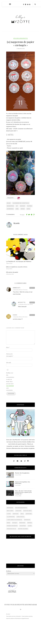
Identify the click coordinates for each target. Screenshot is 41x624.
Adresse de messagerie (9, 355)
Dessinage (15, 513)
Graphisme (29, 513)
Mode (8, 522)
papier (23, 208)
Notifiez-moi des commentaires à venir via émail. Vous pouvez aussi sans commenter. (10, 381)
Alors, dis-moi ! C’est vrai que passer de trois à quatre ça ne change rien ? (23, 492)
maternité (27, 519)
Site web (8, 362)
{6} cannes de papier (12, 272)
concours (18, 510)
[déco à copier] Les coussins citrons (16, 267)
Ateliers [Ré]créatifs (20, 38)
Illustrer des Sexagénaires (22, 473)
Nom (8, 347)
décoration (10, 205)
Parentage (22, 522)
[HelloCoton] (30, 4)
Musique (14, 522)
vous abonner (10, 386)
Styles (12, 590)
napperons (10, 208)
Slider (30, 525)
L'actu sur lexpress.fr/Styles (12, 591)
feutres (29, 205)
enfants (22, 205)
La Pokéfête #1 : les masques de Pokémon (18, 261)
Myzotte (16, 223)
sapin (28, 208)
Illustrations (10, 516)
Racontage (23, 525)
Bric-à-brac (10, 510)
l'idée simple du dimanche (14, 519)
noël (17, 208)
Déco (22, 513)
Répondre (32, 287)
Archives (8, 571)
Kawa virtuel (20, 516)
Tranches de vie (11, 528)
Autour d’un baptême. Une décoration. (22, 482)
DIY (17, 205)
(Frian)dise (10, 507)
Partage (29, 522)
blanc (9, 203)
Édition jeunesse (23, 528)
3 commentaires (10, 214)
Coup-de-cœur (27, 510)
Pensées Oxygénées (12, 525)
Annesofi (16, 288)
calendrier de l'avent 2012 (21, 203)
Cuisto (9, 513)
